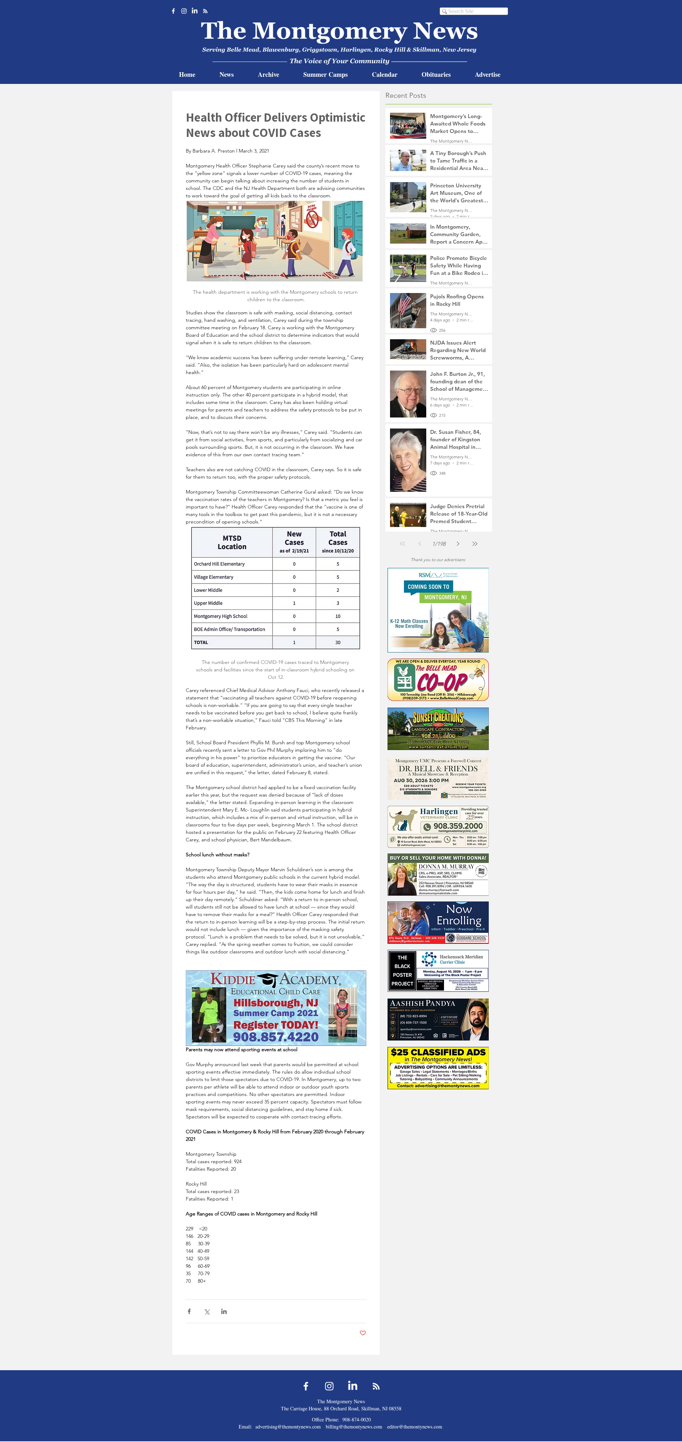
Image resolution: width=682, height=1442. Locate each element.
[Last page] (475, 543)
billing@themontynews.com (354, 1426)
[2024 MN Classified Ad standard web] (438, 1068)
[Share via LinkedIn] (224, 1311)
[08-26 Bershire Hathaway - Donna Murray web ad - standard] (438, 874)
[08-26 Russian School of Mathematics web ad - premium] (438, 610)
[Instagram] (184, 11)
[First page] (402, 543)
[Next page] (457, 543)
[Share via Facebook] (189, 1311)
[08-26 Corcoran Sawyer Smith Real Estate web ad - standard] (438, 1019)
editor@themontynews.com (414, 1426)
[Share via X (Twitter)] (206, 1311)
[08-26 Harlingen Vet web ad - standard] (438, 826)
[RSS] (205, 11)
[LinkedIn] (194, 11)
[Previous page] (419, 543)
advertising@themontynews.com (288, 1426)
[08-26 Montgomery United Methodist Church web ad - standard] (438, 778)
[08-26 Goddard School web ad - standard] (438, 922)
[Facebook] (173, 11)
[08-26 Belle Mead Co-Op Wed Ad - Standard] (438, 679)
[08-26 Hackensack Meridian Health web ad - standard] (438, 970)
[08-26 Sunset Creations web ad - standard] (438, 728)
